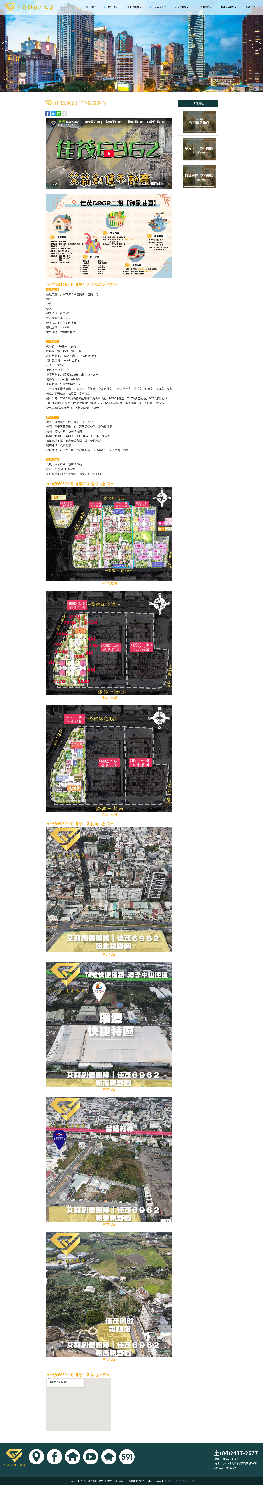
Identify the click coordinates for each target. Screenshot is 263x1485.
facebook (54, 1456)
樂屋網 (108, 1456)
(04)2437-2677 (239, 1453)
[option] (131, 46)
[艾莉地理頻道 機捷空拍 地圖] (198, 176)
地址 (36, 1456)
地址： (218, 1463)
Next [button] (256, 46)
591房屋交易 (127, 1456)
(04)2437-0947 (230, 1459)
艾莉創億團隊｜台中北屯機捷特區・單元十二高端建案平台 (28, 7)
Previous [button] (6, 46)
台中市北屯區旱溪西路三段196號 (240, 1463)
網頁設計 (169, 1481)
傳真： (218, 1459)
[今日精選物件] (198, 121)
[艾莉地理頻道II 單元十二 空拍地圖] (198, 149)
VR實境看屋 (72, 1456)
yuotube (90, 1456)
